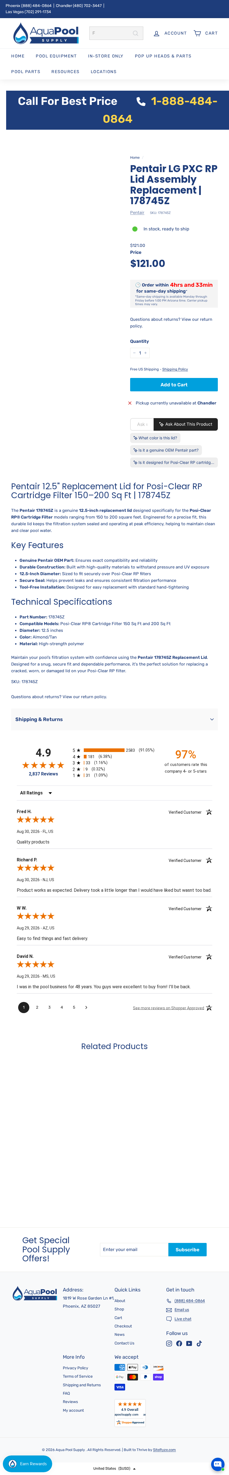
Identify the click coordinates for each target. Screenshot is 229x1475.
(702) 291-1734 (38, 11)
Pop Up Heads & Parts (163, 56)
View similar (173, 1444)
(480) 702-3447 (87, 5)
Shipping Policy (175, 369)
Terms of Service (78, 1376)
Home (18, 56)
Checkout (123, 1326)
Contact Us (124, 1343)
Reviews (70, 1401)
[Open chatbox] (218, 1464)
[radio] (114, 750)
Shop (119, 1309)
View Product (29, 1187)
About (120, 1300)
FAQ (66, 1393)
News (120, 1334)
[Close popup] (219, 1402)
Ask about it (205, 1444)
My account (73, 1410)
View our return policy (84, 696)
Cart (118, 1317)
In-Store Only (106, 56)
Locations (104, 71)
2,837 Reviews (43, 774)
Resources (65, 71)
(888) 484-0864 (36, 5)
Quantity (139, 341)
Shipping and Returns (82, 1385)
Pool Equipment (56, 56)
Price (135, 252)
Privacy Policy (75, 1368)
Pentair (137, 212)
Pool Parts (25, 71)
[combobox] (116, 33)
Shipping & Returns (39, 719)
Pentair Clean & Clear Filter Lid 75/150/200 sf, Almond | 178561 (197, 1422)
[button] (114, 1469)
